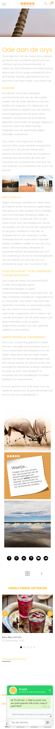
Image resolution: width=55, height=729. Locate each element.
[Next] (50, 613)
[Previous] (5, 613)
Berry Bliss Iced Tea (11, 637)
